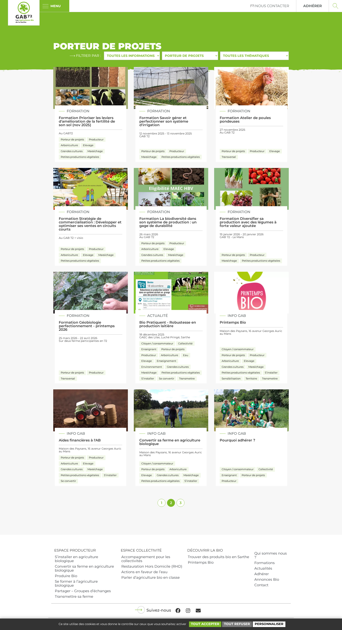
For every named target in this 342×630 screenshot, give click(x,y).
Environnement (151, 366)
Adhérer (261, 574)
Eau (185, 355)
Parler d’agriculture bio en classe (150, 577)
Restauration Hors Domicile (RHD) (151, 566)
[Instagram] (188, 611)
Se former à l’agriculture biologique (76, 583)
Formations (264, 563)
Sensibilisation (231, 378)
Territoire (251, 378)
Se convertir (166, 378)
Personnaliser (269, 624)
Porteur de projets (72, 139)
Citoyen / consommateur (157, 343)
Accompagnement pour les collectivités (145, 559)
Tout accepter (205, 624)
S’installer (147, 378)
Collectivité (185, 343)
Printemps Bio (201, 562)
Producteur (96, 139)
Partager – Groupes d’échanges (83, 591)
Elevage (88, 145)
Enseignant (148, 349)
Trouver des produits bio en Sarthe (218, 557)
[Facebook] (178, 611)
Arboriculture (69, 145)
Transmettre (187, 378)
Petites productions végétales (80, 156)
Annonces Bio (266, 579)
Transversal (229, 156)
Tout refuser (237, 624)
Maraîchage (95, 151)
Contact (261, 585)
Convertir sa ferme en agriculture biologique (84, 568)
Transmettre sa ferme (74, 596)
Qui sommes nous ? (270, 555)
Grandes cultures (72, 151)
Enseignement (166, 360)
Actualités (263, 568)
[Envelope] (198, 611)
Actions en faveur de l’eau (144, 572)
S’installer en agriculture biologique (76, 559)
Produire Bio (66, 576)
